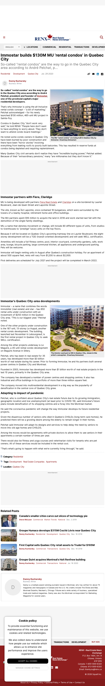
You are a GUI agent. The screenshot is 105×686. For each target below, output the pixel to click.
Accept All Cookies (27, 661)
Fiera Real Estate (48, 202)
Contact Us (80, 682)
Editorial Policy (52, 682)
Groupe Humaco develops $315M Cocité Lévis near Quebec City (57, 530)
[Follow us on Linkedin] (52, 668)
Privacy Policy (37, 682)
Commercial (49, 47)
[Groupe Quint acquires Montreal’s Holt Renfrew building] (9, 564)
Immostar (42, 96)
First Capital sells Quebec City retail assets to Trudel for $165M (57, 545)
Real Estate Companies (33, 461)
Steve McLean (25, 519)
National (61, 519)
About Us (24, 682)
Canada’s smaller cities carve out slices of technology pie (53, 516)
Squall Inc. (97, 674)
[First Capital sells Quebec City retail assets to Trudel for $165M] (9, 550)
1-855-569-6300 (94, 664)
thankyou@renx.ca (93, 669)
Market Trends (50, 519)
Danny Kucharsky (17, 81)
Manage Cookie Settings (28, 668)
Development (19, 73)
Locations (32, 47)
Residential (65, 47)
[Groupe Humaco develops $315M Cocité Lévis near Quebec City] (9, 535)
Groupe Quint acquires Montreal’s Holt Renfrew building (52, 559)
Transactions (81, 47)
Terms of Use (66, 682)
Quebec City (33, 73)
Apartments (51, 461)
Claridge (66, 202)
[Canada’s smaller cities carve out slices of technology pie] (9, 521)
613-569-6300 (95, 666)
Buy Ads (96, 642)
